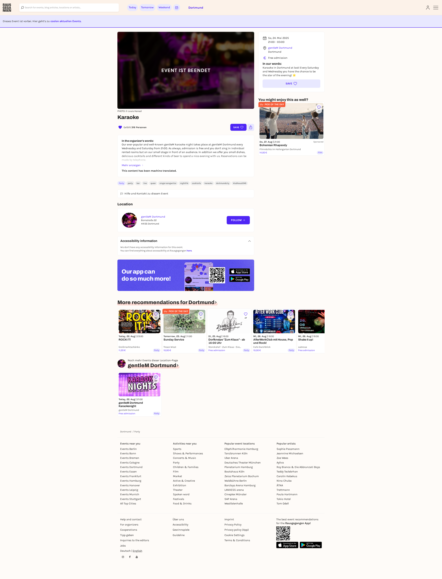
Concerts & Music (184, 458)
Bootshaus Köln (234, 471)
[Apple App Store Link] (287, 545)
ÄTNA (280, 485)
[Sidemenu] (435, 7)
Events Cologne (130, 462)
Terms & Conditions (237, 540)
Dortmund (125, 431)
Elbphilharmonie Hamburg (241, 449)
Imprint (229, 519)
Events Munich (129, 494)
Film (176, 471)
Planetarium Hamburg (238, 467)
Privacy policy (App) (236, 529)
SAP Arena (230, 499)
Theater (177, 489)
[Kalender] (176, 7)
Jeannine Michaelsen (290, 453)
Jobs (123, 545)
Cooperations (128, 529)
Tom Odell (283, 503)
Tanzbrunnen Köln (236, 453)
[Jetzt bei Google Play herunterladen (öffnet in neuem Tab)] (239, 279)
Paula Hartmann (287, 494)
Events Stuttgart (130, 499)
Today (132, 7)
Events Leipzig (129, 489)
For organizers (129, 524)
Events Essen (128, 471)
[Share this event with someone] (250, 127)
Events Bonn (128, 453)
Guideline (179, 535)
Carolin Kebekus (287, 476)
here (189, 250)
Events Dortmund (131, 467)
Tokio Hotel (284, 499)
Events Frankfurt (130, 476)
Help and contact (131, 519)
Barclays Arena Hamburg (240, 485)
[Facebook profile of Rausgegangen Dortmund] (130, 557)
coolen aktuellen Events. (65, 21)
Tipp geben (127, 535)
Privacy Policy (232, 524)
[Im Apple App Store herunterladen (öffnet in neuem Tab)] (239, 271)
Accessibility (180, 524)
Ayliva (280, 462)
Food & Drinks (182, 503)
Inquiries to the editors (134, 540)
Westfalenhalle (233, 503)
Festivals (178, 499)
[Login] (428, 8)
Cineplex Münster (235, 494)
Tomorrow (147, 7)
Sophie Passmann (288, 449)
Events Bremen (129, 458)
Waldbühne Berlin (235, 480)
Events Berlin (128, 449)
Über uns (178, 519)
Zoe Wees (282, 458)
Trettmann (283, 489)
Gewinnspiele (181, 529)
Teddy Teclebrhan (287, 471)
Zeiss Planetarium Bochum (241, 476)
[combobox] (69, 7)
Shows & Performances (188, 453)
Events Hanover (130, 485)
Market (177, 476)
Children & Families (185, 467)
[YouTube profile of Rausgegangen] (137, 557)
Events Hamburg (130, 480)
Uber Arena (231, 458)
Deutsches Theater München (242, 462)
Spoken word (181, 494)
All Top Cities (128, 503)
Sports (177, 449)
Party (121, 183)
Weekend (164, 7)
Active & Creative (184, 480)
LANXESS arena (234, 489)
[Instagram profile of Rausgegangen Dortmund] (123, 557)
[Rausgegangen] (7, 7)
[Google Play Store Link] (311, 545)
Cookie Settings (234, 535)
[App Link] (283, 533)
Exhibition (179, 485)
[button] (291, 83)
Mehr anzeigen (131, 165)
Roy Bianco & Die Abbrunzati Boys (298, 467)
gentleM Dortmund (280, 47)
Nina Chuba (284, 480)
